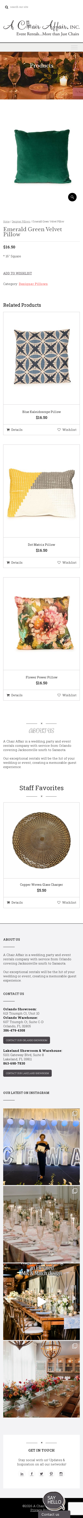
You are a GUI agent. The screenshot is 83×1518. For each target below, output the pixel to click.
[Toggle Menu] (74, 47)
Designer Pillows (21, 221)
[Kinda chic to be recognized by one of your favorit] (41, 1146)
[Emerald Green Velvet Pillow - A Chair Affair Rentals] (41, 200)
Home (6, 221)
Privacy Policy (41, 1510)
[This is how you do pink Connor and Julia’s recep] (41, 1224)
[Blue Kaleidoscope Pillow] (36, 358)
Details (17, 429)
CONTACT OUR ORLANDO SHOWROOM (26, 1040)
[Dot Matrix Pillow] (36, 491)
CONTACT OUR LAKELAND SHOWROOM (27, 1073)
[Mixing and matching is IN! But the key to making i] (41, 1301)
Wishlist (69, 429)
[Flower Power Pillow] (36, 624)
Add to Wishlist (17, 273)
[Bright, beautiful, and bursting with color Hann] (41, 1379)
